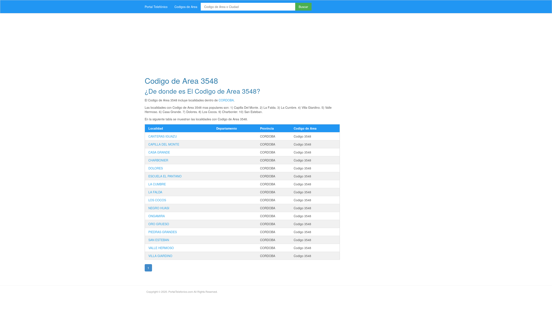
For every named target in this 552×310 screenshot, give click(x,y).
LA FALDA (155, 192)
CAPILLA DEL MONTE (163, 144)
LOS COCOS (157, 200)
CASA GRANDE (159, 152)
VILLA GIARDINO (160, 256)
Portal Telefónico (156, 7)
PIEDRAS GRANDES (162, 232)
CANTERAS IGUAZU (162, 136)
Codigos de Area (185, 7)
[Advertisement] (270, 43)
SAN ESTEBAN (158, 240)
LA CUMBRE (157, 184)
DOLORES (155, 168)
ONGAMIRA (156, 216)
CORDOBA (226, 100)
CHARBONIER (158, 160)
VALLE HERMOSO (161, 248)
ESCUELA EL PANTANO (165, 176)
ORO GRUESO (158, 224)
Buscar (303, 7)
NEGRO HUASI (158, 208)
